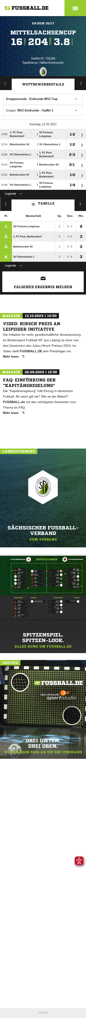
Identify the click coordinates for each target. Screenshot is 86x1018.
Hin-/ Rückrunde (80, 204)
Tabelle (46, 203)
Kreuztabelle (5, 204)
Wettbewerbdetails (43, 84)
